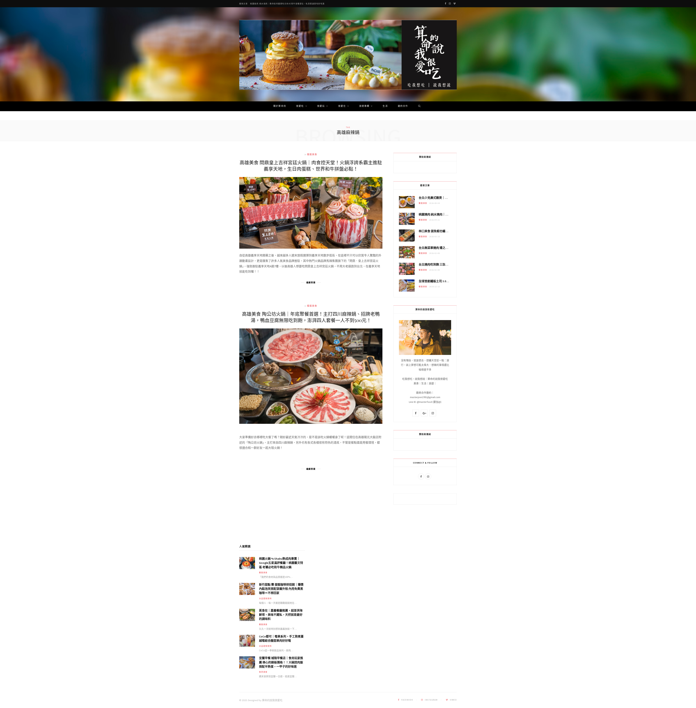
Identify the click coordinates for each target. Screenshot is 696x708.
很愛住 (342, 106)
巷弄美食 (263, 672)
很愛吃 (300, 106)
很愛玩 (321, 106)
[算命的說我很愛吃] (348, 55)
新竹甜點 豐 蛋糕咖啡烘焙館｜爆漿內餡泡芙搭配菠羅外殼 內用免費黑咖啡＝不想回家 (281, 589)
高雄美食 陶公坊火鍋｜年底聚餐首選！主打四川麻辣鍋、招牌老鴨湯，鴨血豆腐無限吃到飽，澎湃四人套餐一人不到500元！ (311, 317)
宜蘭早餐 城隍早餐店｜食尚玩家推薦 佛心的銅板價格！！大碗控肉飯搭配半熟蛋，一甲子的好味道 (281, 662)
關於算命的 (279, 106)
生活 (385, 106)
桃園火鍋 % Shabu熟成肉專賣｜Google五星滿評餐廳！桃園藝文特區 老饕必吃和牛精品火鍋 (281, 563)
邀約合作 (403, 106)
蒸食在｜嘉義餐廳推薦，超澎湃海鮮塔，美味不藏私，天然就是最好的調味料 (281, 615)
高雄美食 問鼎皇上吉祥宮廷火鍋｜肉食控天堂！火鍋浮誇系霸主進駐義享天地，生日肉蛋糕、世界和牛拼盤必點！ (311, 165)
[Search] (418, 106)
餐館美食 (312, 154)
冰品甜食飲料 (265, 598)
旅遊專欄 (364, 106)
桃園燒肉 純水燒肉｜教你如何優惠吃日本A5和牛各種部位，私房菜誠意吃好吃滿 (287, 4)
